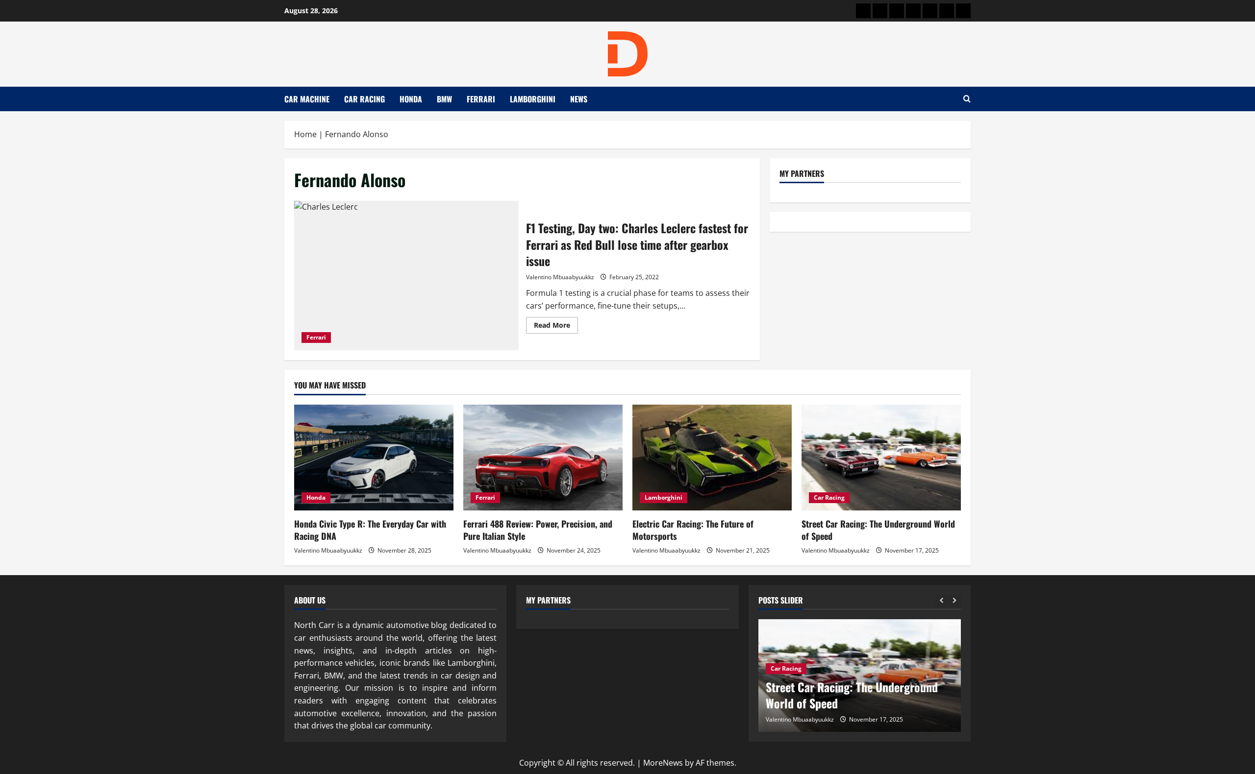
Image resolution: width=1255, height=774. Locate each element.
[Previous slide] (941, 601)
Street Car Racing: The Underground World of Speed (878, 529)
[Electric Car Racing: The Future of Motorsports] (712, 458)
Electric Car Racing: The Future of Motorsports (692, 529)
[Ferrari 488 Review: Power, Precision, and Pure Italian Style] (543, 458)
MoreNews (663, 762)
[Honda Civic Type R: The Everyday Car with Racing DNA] (373, 458)
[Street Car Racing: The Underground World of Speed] (881, 458)
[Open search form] (967, 99)
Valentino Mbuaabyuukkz (560, 277)
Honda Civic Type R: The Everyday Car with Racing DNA (370, 529)
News (578, 99)
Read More (556, 327)
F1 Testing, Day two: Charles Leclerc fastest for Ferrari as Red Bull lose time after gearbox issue (406, 275)
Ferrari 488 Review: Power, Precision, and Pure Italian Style (537, 529)
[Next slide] (955, 601)
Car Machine (306, 99)
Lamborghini (532, 99)
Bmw (444, 99)
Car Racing (364, 99)
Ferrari (481, 99)
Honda (411, 99)
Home (305, 134)
